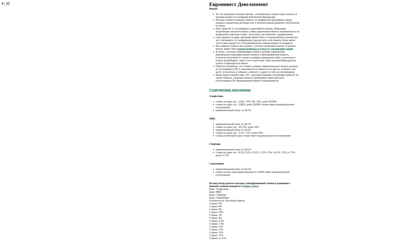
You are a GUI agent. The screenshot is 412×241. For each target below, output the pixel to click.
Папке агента (251, 186)
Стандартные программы (230, 90)
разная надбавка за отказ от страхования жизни (265, 48)
